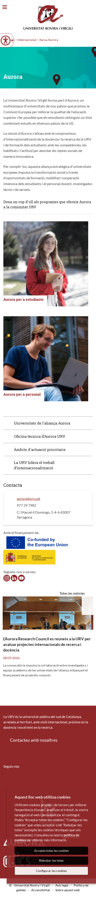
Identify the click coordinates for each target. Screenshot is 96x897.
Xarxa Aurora (48, 40)
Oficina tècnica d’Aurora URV (39, 436)
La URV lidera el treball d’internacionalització (34, 465)
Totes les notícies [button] (72, 593)
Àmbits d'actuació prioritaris (40, 449)
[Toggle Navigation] (4, 7)
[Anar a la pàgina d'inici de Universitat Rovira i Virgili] (48, 17)
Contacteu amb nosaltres (33, 740)
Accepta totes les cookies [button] (51, 850)
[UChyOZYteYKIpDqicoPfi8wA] (21, 577)
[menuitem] (6, 779)
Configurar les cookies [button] (51, 871)
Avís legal (61, 885)
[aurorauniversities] (6, 577)
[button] (48, 423)
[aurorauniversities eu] (14, 577)
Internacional (27, 40)
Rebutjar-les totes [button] (51, 860)
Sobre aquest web (67, 890)
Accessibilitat (40, 890)
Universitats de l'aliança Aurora (42, 423)
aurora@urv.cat (28, 498)
